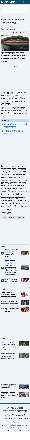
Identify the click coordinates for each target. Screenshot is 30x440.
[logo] (8, 2)
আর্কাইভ (26, 419)
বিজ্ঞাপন (15, 422)
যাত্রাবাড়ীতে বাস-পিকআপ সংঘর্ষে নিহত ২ (14, 132)
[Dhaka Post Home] (15, 408)
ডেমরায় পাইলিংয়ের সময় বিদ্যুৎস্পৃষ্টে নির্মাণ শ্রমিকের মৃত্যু (15, 125)
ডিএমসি (4, 217)
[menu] (27, 2)
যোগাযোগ (4, 419)
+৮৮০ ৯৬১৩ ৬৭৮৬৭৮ (16, 431)
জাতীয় (2, 16)
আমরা (20, 419)
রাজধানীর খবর (20, 217)
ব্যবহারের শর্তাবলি (21, 415)
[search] (24, 2)
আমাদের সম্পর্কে (13, 419)
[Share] (13, 32)
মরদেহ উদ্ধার (11, 217)
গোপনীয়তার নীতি (9, 415)
